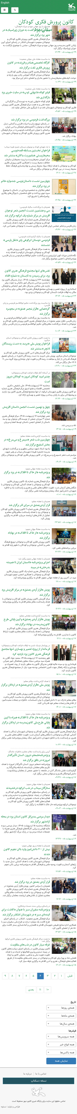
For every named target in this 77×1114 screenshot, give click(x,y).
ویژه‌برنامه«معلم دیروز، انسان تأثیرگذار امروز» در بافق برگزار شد (28, 758)
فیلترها (72, 1031)
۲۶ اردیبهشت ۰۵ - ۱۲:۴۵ (65, 200)
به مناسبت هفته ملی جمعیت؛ (37, 89)
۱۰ (48, 990)
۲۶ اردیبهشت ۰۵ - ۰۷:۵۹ (65, 262)
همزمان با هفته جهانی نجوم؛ (38, 784)
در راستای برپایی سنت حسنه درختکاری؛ (33, 906)
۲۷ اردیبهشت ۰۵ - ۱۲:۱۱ (66, 172)
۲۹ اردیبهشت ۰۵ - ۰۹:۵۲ (65, 111)
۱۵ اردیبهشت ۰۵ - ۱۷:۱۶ (66, 899)
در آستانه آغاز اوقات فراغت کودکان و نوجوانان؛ (30, 373)
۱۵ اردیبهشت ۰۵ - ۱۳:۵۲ (65, 932)
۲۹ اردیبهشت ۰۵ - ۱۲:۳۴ (65, 52)
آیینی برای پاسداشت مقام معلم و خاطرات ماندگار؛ (29, 752)
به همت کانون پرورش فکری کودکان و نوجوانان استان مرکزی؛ (28, 339)
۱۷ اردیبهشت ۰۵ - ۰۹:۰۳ (65, 808)
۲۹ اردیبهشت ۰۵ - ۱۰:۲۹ (66, 82)
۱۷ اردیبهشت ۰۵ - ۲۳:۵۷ (65, 522)
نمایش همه (61, 1061)
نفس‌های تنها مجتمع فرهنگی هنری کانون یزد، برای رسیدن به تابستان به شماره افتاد (27, 273)
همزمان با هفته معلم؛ (40, 501)
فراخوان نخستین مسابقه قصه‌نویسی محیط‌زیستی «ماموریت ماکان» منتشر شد (27, 153)
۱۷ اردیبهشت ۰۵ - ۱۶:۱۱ (66, 638)
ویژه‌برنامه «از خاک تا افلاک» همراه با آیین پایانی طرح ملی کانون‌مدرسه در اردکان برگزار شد (26, 722)
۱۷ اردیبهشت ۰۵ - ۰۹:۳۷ (65, 777)
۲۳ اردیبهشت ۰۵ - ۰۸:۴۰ (65, 365)
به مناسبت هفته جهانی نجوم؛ (37, 469)
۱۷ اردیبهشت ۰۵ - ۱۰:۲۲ (66, 744)
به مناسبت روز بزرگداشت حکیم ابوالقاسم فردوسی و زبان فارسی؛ (26, 304)
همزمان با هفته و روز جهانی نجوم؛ (36, 846)
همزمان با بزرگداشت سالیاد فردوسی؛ (34, 207)
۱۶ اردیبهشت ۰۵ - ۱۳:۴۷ (66, 838)
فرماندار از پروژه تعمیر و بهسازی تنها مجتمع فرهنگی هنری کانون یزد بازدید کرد (25, 651)
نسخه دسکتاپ (38, 1081)
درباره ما (27, 1074)
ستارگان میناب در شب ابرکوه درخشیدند (28, 788)
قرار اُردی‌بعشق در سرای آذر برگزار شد (29, 505)
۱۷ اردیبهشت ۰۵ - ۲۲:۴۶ (65, 551)
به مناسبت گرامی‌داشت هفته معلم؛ (35, 436)
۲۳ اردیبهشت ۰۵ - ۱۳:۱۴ (65, 296)
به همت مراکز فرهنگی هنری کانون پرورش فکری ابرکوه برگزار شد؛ (27, 940)
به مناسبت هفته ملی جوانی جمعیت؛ (34, 59)
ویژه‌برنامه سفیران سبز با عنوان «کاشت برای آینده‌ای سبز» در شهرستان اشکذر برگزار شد (25, 912)
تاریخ (73, 1002)
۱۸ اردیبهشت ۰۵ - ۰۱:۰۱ (66, 494)
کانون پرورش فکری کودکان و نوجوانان (51, 7)
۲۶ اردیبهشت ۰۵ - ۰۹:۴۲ (65, 229)
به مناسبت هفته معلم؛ (40, 878)
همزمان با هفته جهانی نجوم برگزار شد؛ (34, 559)
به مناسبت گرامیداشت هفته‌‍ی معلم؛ (34, 616)
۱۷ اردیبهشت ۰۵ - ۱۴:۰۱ (66, 707)
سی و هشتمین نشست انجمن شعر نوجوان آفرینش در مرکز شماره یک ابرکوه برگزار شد (27, 213)
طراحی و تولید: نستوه (10, 1106)
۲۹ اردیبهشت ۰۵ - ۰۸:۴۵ (65, 140)
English (5, 3)
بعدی (31, 990)
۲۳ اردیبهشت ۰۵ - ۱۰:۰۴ (65, 331)
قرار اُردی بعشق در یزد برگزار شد (32, 882)
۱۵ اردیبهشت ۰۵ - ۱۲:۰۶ (66, 965)
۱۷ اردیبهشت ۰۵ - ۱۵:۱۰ (66, 674)
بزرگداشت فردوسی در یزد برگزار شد (30, 119)
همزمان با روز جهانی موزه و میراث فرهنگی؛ (32, 26)
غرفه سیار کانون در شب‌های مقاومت (30, 944)
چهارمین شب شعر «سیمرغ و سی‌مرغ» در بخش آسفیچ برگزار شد (27, 442)
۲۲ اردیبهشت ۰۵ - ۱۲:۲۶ (65, 398)
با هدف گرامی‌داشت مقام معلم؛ (36, 681)
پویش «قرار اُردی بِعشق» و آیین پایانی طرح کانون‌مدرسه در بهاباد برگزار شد (27, 622)
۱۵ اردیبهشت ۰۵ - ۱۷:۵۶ (66, 871)
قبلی (69, 976)
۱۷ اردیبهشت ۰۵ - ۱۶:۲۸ (66, 608)
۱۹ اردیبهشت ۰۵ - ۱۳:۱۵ (66, 429)
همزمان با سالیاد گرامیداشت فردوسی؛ (34, 237)
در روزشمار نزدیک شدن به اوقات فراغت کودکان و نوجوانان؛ (25, 645)
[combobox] (61, 1007)
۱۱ (40, 990)
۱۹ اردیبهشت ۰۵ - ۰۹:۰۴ (66, 461)
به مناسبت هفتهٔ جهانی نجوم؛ (37, 529)
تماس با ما (40, 1074)
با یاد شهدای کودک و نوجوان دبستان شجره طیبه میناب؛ (27, 147)
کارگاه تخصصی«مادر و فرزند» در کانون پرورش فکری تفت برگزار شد (28, 65)
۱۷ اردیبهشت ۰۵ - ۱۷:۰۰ (66, 581)
